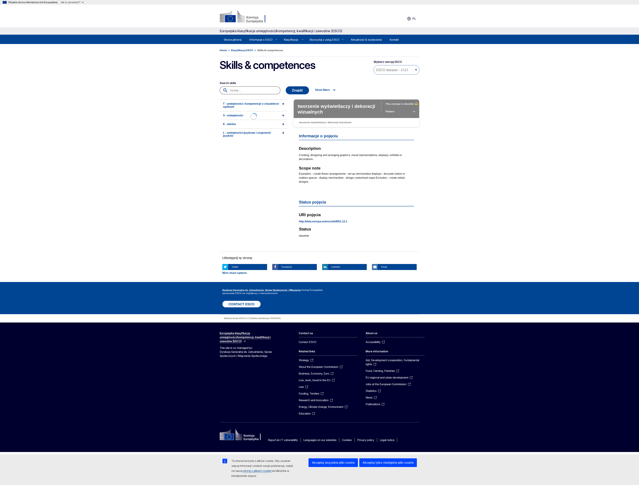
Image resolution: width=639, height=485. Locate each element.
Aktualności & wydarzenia (366, 39)
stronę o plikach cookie (257, 470)
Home (223, 50)
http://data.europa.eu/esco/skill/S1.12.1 (323, 221)
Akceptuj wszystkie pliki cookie (333, 462)
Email (384, 267)
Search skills (228, 83)
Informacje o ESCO (261, 39)
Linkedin (335, 267)
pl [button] (414, 18)
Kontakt (394, 39)
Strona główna (232, 39)
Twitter (234, 267)
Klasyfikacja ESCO (242, 50)
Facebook (286, 267)
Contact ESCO (307, 342)
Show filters (322, 89)
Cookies (347, 440)
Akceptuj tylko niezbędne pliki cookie (388, 462)
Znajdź (297, 90)
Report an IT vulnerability (283, 440)
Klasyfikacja (291, 39)
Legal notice (387, 440)
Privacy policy (365, 440)
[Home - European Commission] (246, 16)
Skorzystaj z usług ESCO (324, 39)
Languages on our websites (319, 440)
